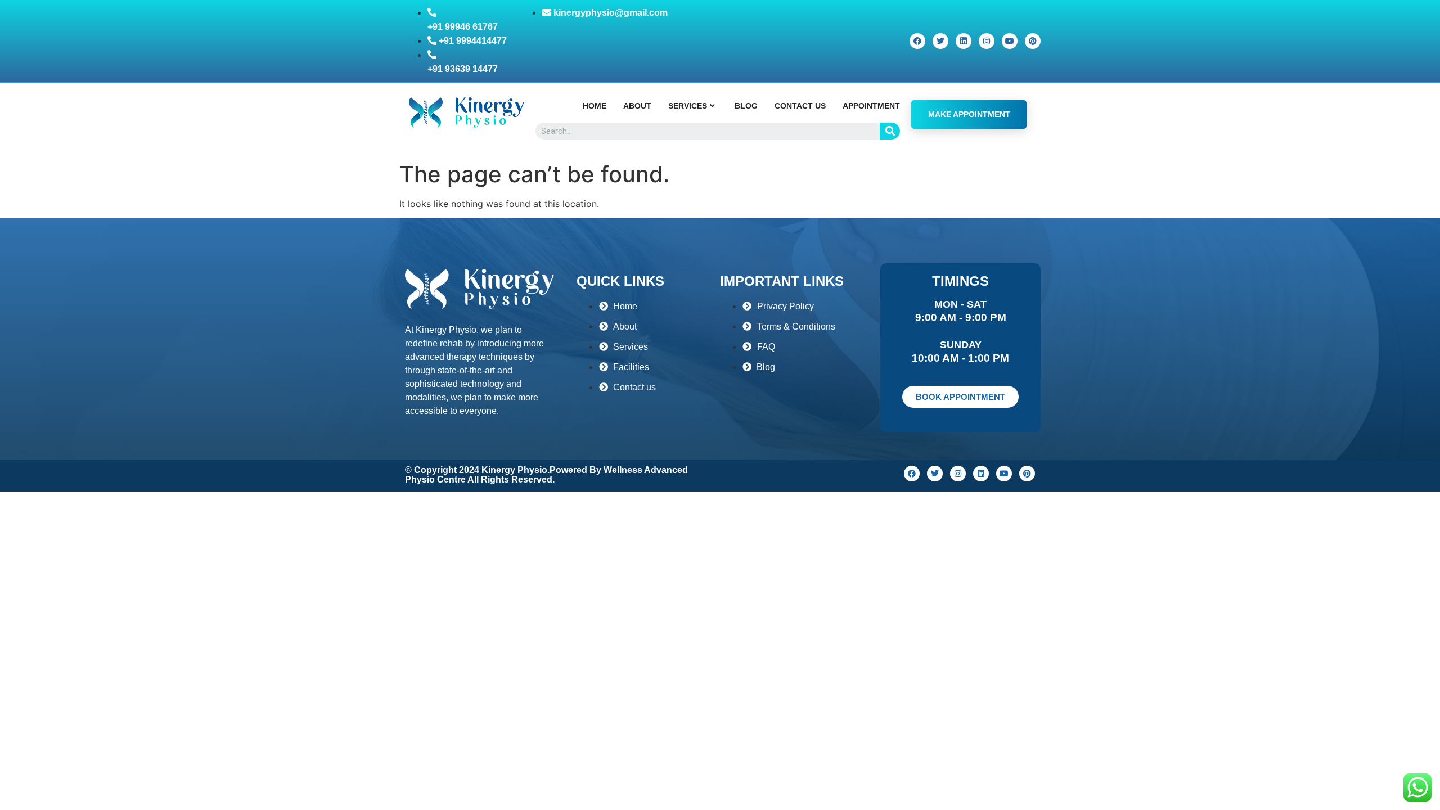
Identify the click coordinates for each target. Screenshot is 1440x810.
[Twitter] (940, 41)
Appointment (871, 105)
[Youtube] (1010, 41)
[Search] (890, 131)
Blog (746, 105)
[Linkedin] (963, 41)
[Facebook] (917, 41)
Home (594, 105)
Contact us (800, 105)
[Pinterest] (1033, 41)
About (637, 105)
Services (687, 105)
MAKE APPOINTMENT (969, 114)
